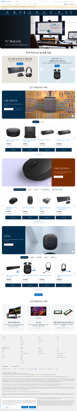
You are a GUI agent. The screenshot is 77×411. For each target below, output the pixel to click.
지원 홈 (39, 338)
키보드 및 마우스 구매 (58, 176)
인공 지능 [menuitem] (3, 4)
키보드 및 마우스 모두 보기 (38, 221)
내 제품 (21, 344)
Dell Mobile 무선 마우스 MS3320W (11, 208)
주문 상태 (21, 340)
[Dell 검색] (46, 1)
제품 (3, 351)
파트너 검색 (40, 349)
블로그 (58, 349)
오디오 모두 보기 (38, 289)
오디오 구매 (9, 244)
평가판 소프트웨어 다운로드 (61, 357)
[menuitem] (10, 4)
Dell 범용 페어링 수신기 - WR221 (45, 208)
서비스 (3, 355)
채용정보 (21, 351)
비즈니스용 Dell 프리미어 (71, 4)
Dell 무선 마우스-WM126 (28, 207)
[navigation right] (70, 121)
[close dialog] (75, 6)
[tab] (35, 122)
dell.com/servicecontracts (50, 381)
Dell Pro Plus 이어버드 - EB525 (30, 275)
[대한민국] (2, 9)
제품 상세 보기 (57, 63)
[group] (57, 69)
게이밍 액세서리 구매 (13, 327)
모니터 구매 (38, 327)
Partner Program (41, 353)
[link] (62, 1)
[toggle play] (73, 116)
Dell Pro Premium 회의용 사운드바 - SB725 (13, 276)
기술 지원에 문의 (41, 340)
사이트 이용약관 (53, 374)
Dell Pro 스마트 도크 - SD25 (63, 140)
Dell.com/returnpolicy (59, 376)
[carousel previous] (41, 69)
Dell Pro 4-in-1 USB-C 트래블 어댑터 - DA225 (29, 140)
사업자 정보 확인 (31, 374)
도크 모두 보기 (38, 154)
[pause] (55, 81)
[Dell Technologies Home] (6, 1)
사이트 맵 (3, 339)
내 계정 (21, 338)
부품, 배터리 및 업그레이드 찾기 (63, 327)
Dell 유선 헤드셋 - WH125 (46, 275)
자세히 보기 (13, 149)
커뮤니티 (58, 338)
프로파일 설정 (22, 342)
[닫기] (36, 399)
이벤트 (58, 351)
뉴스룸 (21, 357)
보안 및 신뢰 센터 (59, 355)
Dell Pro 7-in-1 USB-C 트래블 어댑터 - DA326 (12, 140)
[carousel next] (72, 69)
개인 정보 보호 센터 (60, 353)
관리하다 (7, 407)
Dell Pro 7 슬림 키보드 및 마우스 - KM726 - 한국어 (64, 208)
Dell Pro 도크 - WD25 (44, 140)
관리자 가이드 (35, 387)
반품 (39, 342)
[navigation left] (6, 121)
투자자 (21, 355)
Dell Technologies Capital (24, 353)
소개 (21, 349)
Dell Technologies (5, 366)
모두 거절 (24, 407)
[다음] (74, 138)
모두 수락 (32, 407)
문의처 (58, 340)
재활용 (21, 359)
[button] (57, 1)
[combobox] (31, 1)
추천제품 (3, 357)
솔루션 (3, 353)
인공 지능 (3, 349)
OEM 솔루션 (40, 351)
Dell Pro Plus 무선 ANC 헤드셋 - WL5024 (64, 276)
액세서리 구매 (20, 63)
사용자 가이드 (15, 387)
